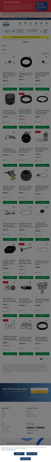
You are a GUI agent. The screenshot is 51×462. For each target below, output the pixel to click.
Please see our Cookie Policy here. (8, 450)
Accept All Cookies (31, 453)
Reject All (19, 453)
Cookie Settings (25, 458)
